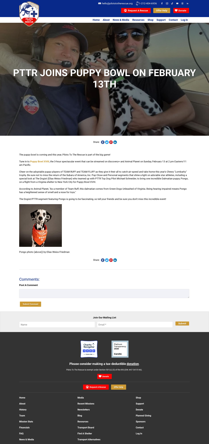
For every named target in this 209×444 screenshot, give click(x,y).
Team (22, 415)
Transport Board (85, 427)
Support (161, 19)
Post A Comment (28, 285)
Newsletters (83, 409)
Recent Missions (85, 403)
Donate (182, 10)
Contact (173, 19)
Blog (79, 415)
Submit (182, 323)
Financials (24, 427)
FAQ (21, 433)
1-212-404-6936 (148, 3)
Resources (138, 19)
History (22, 409)
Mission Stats (26, 421)
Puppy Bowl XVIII (39, 161)
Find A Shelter (84, 433)
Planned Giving (143, 415)
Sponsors (140, 421)
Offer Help (161, 11)
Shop (150, 19)
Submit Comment (30, 304)
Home (96, 19)
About (106, 19)
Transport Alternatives (88, 439)
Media (80, 397)
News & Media (121, 19)
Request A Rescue (137, 10)
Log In (184, 19)
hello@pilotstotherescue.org (117, 3)
